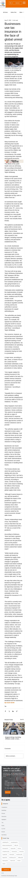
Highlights (4, 819)
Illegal (5, 857)
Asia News (4, 834)
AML (16, 845)
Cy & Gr (3, 828)
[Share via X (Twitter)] (9, 711)
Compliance (4, 807)
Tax (5, 706)
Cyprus (13, 848)
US (4, 863)
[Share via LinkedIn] (13, 711)
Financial (5, 848)
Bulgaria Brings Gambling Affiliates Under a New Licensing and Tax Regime (13, 738)
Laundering (15, 842)
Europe (3, 831)
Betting (21, 857)
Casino (13, 860)
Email (6, 781)
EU (20, 848)
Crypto (5, 854)
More (21, 12)
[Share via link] (17, 711)
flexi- (6, 800)
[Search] (10, 3)
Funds (3, 825)
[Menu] (24, 2)
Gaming (5, 860)
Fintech (3, 813)
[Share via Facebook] (5, 711)
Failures (15, 851)
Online (12, 854)
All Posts (5, 12)
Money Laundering (7, 845)
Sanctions (4, 816)
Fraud (21, 851)
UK (19, 860)
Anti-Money (13, 857)
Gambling (4, 810)
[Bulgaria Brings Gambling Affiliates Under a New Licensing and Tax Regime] (14, 728)
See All (21, 719)
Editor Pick (13, 12)
